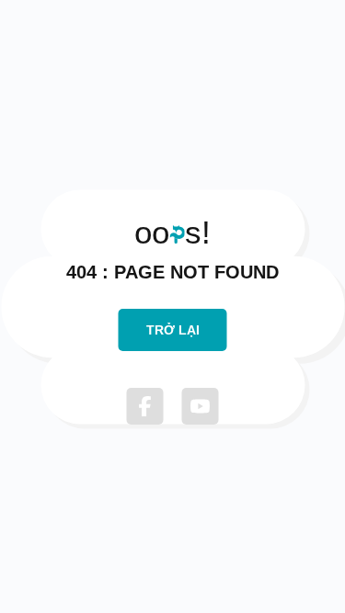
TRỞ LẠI (173, 330)
